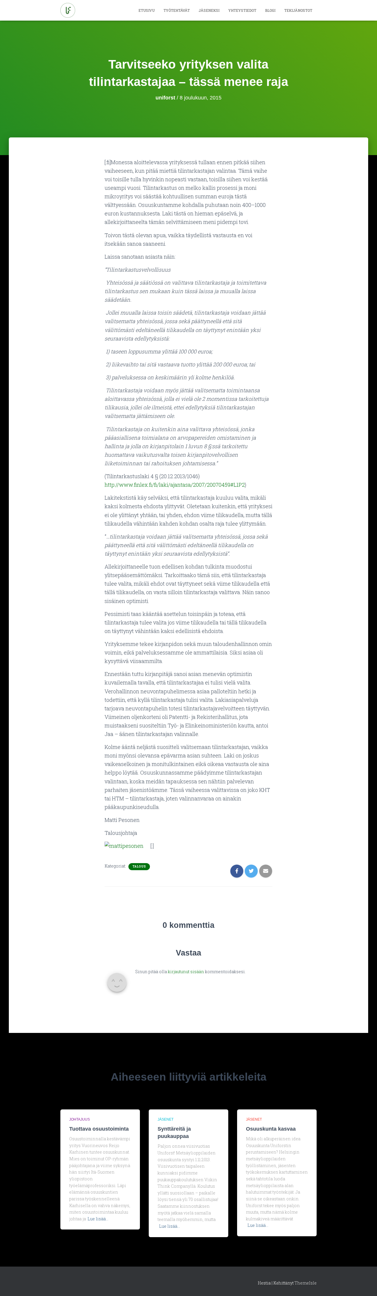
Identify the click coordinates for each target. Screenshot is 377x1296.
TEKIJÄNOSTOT (298, 10)
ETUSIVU (146, 10)
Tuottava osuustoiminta (99, 1129)
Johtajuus (79, 1119)
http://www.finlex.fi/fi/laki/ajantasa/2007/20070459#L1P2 (175, 484)
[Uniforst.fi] (68, 10)
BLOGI (270, 10)
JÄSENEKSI (209, 10)
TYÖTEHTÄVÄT (176, 10)
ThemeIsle (306, 1283)
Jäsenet (165, 1119)
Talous (139, 866)
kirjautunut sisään (186, 971)
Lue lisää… (97, 1219)
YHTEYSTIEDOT (242, 10)
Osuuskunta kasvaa (271, 1129)
